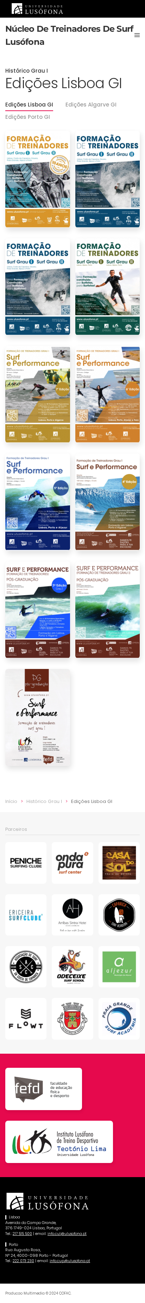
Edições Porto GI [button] (27, 117)
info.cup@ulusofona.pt (70, 1261)
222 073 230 (23, 1261)
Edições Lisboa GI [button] (29, 104)
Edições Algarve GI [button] (90, 104)
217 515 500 (22, 1233)
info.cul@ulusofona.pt (67, 1233)
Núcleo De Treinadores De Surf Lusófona (69, 35)
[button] (137, 35)
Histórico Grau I (26, 70)
